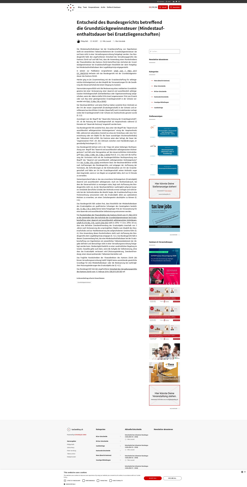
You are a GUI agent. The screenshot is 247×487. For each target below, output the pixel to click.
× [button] (245, 472)
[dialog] (123, 478)
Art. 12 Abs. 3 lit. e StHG (96, 101)
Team (85, 7)
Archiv (103, 7)
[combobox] (242, 472)
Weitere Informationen (74, 477)
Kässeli (164, 7)
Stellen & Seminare (113, 7)
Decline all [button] (172, 478)
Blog (79, 7)
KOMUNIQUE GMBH (80, 434)
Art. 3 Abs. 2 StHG (103, 155)
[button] (102, 484)
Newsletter (176, 7)
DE (150, 7)
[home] (71, 7)
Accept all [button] (152, 478)
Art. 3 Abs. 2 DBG (88, 155)
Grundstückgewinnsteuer (84, 282)
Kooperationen (93, 7)
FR (153, 7)
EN (156, 7)
